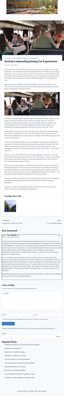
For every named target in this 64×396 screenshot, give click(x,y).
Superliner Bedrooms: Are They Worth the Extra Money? (22, 344)
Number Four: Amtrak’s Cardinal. (15, 352)
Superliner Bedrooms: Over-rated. (15, 366)
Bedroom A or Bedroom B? (13, 348)
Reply (59, 235)
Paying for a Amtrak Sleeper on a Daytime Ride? (20, 377)
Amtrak (13, 58)
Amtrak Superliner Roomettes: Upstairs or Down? (20, 374)
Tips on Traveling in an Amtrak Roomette (17, 359)
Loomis (8, 65)
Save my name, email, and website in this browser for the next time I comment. (26, 319)
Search (4, 334)
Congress (19, 58)
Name (4, 315)
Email (35, 315)
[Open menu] (32, 15)
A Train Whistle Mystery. (54, 222)
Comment (6, 293)
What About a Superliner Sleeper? (15, 370)
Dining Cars (26, 58)
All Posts (7, 58)
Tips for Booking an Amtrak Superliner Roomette (20, 363)
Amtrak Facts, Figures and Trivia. (12, 222)
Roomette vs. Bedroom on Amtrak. (15, 355)
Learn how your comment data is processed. (41, 328)
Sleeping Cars (34, 58)
